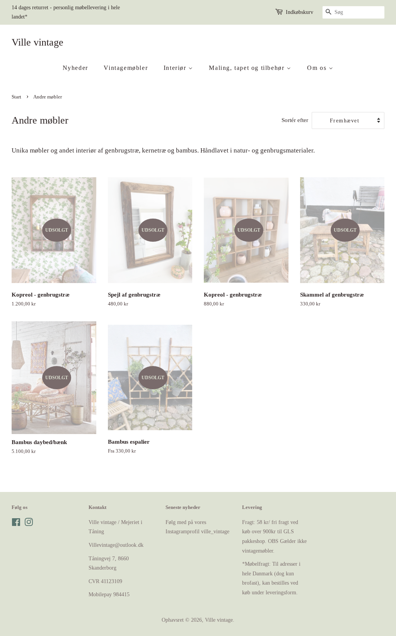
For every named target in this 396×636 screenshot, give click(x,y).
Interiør (176, 67)
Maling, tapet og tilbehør (248, 67)
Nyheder (75, 67)
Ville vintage (37, 42)
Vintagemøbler (126, 67)
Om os (318, 67)
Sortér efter (295, 120)
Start (16, 97)
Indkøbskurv (299, 12)
